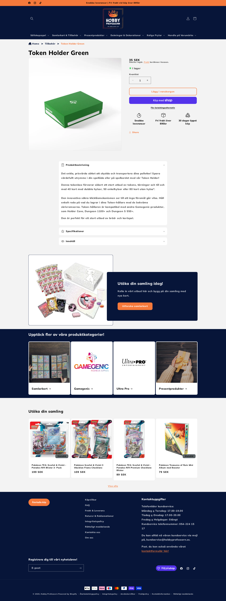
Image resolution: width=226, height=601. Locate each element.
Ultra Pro (123, 388)
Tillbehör (50, 43)
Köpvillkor (91, 499)
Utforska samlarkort (135, 306)
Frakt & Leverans (95, 510)
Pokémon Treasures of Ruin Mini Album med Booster (176, 466)
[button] (31, 18)
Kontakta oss (92, 532)
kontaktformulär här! (155, 550)
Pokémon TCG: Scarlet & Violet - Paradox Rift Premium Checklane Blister (134, 467)
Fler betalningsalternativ (163, 108)
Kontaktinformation (161, 594)
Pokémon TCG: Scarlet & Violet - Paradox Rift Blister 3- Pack (49, 466)
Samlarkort (40, 388)
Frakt (146, 62)
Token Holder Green (72, 43)
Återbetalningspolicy (89, 594)
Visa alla (113, 486)
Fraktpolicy (144, 594)
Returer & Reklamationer (99, 515)
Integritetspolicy (94, 521)
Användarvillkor (128, 594)
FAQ (87, 505)
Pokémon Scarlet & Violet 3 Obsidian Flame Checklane (88, 466)
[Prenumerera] (80, 568)
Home (35, 43)
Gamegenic (82, 388)
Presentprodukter (171, 388)
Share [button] (135, 132)
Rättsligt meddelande (97, 526)
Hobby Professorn (49, 594)
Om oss (89, 537)
